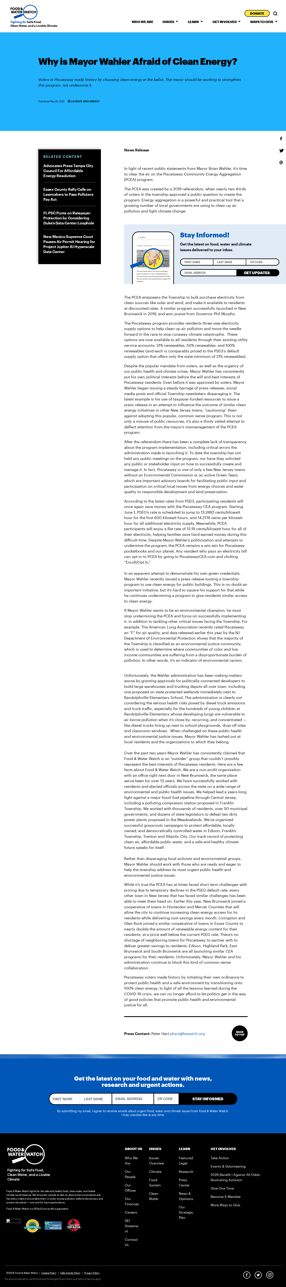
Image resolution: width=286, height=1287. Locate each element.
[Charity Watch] (73, 1225)
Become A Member (226, 1197)
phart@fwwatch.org (187, 1033)
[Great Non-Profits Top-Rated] (32, 1226)
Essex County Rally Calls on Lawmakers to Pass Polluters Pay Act (68, 194)
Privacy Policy (91, 1272)
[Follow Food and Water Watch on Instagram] (269, 1275)
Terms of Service (86, 1279)
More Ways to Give (225, 1205)
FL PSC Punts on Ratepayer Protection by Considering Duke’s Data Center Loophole (68, 218)
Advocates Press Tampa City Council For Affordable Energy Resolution (68, 170)
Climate (155, 1171)
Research (186, 1171)
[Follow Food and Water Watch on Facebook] (246, 1275)
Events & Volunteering (228, 1166)
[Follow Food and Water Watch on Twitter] (258, 1275)
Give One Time (222, 1188)
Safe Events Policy (70, 1272)
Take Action (220, 1158)
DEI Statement (131, 1226)
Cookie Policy (48, 1272)
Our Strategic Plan (186, 1212)
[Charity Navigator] (53, 1225)
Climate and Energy (85, 101)
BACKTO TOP (240, 1033)
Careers (131, 1212)
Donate (257, 13)
